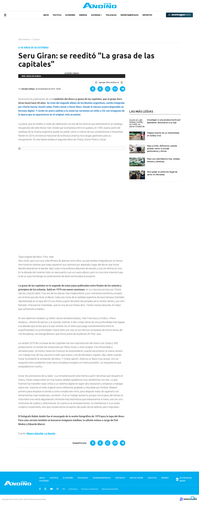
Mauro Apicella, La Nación (41, 433)
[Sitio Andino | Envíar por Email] (115, 89)
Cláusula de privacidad (110, 489)
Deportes (147, 15)
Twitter (45, 489)
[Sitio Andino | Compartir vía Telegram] (122, 89)
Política (57, 15)
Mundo (165, 477)
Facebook (40, 489)
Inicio (46, 15)
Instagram (57, 489)
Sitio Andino (24, 39)
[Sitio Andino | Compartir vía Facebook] (92, 89)
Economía (70, 15)
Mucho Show (136, 477)
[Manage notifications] (192, 498)
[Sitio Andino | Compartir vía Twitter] (100, 89)
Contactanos (73, 489)
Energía (83, 15)
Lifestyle (152, 477)
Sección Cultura (28, 89)
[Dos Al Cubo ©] (188, 500)
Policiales (111, 15)
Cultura (36, 39)
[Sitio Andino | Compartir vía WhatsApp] (107, 89)
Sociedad (96, 15)
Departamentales (129, 15)
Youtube (51, 489)
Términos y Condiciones (89, 489)
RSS (63, 489)
